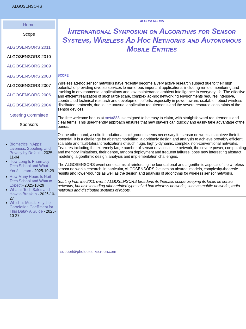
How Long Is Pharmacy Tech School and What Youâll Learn (29, 166)
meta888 (112, 118)
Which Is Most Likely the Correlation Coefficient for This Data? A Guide (31, 207)
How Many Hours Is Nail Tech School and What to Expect (31, 181)
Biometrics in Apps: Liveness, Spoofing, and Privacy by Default (30, 148)
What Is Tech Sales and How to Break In (30, 192)
